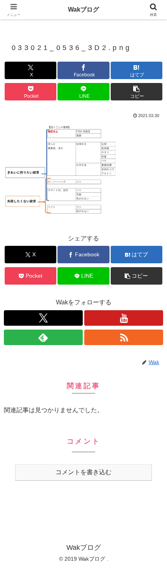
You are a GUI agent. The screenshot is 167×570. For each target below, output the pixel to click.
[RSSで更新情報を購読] (123, 337)
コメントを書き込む (83, 472)
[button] (136, 91)
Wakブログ (83, 9)
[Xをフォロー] (43, 318)
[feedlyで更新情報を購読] (43, 337)
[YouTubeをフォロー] (123, 318)
